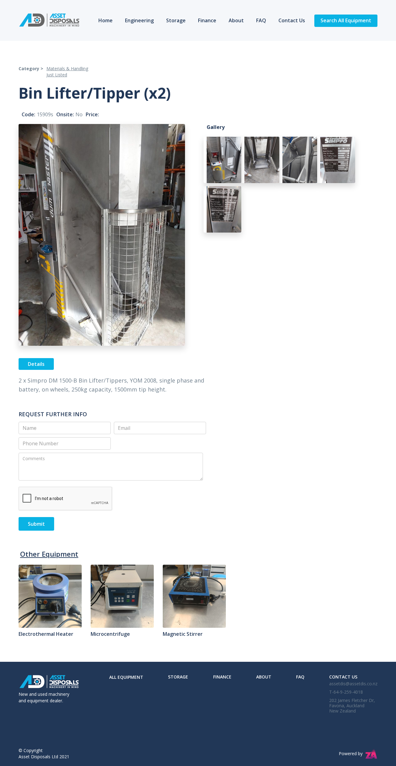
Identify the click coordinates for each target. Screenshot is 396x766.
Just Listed (56, 75)
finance (222, 676)
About (236, 20)
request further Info (53, 414)
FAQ (261, 20)
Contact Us (291, 20)
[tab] (36, 364)
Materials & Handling (67, 68)
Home (105, 20)
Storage (176, 20)
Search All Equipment (346, 20)
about (263, 676)
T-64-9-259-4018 (346, 692)
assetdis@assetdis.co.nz (353, 683)
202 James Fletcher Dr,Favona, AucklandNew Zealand (352, 705)
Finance (207, 20)
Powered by (351, 753)
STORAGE (178, 676)
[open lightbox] (223, 161)
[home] (49, 20)
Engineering (139, 20)
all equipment (126, 677)
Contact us (343, 676)
